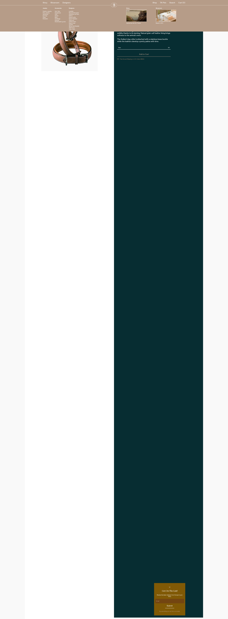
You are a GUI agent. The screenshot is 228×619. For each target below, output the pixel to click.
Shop (155, 3)
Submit (170, 606)
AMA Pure (72, 27)
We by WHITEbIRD (74, 26)
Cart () (181, 3)
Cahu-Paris (72, 29)
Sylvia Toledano (73, 18)
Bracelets (45, 18)
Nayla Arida (72, 23)
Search (172, 3)
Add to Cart (144, 54)
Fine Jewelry (46, 12)
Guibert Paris (72, 21)
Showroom (54, 3)
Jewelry (45, 8)
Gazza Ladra (72, 17)
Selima (70, 15)
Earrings (45, 15)
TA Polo (163, 3)
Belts (56, 17)
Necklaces (45, 14)
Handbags (57, 18)
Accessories (58, 8)
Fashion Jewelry (47, 11)
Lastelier (71, 11)
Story (45, 3)
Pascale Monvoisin (74, 12)
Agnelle (71, 24)
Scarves (57, 20)
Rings (44, 17)
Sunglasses (58, 12)
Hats (56, 14)
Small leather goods (60, 21)
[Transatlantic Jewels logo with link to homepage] (114, 5)
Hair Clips (57, 11)
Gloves (56, 15)
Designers (67, 3)
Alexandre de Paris (74, 14)
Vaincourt (71, 20)
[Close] (169, 587)
